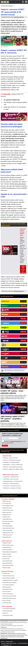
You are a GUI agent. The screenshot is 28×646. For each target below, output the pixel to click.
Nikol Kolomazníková (19, 17)
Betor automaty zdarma (7, 563)
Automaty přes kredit (7, 547)
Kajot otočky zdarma (7, 587)
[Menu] (26, 2)
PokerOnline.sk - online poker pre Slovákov (12, 488)
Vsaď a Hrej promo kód (7, 534)
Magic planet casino (7, 514)
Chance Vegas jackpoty (7, 525)
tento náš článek (20, 184)
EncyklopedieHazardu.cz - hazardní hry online (12, 481)
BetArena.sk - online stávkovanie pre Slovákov (12, 466)
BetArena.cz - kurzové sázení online (10, 457)
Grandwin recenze (6, 516)
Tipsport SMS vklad (7, 537)
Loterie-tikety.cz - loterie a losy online (10, 479)
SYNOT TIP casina (7, 215)
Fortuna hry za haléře (7, 556)
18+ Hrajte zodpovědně (22, 643)
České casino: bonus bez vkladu (9, 596)
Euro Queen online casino (8, 521)
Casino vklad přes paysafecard (9, 608)
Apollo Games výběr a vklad (8, 528)
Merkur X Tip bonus (7, 600)
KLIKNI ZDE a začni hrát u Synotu (23, 269)
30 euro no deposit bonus (8, 593)
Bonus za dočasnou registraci (9, 578)
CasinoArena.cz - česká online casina (11, 476)
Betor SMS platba (6, 523)
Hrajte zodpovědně (4, 620)
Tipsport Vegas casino (7, 519)
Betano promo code (7, 501)
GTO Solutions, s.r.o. (7, 645)
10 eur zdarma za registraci (8, 584)
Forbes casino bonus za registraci (9, 582)
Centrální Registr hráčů (7, 610)
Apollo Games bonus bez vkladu (9, 598)
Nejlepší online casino (7, 507)
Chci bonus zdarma (7, 591)
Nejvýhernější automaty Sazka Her (10, 551)
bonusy (21, 155)
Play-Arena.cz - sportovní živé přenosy (11, 483)
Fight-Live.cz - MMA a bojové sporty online (12, 460)
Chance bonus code (7, 503)
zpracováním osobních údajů (16, 441)
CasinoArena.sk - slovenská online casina (11, 485)
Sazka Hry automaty (7, 554)
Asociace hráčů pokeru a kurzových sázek (15, 635)
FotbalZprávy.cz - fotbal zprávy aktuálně (11, 462)
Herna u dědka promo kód (8, 505)
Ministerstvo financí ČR (12, 633)
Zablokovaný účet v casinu (8, 532)
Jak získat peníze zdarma (8, 615)
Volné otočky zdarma (7, 602)
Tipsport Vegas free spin (8, 589)
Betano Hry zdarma (7, 567)
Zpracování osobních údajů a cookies (8, 643)
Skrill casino (5, 613)
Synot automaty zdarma (7, 560)
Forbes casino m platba (7, 530)
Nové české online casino (8, 510)
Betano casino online (7, 512)
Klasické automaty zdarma (8, 565)
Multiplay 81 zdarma (7, 542)
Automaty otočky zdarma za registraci (10, 580)
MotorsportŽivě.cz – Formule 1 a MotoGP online (13, 464)
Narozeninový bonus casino (8, 575)
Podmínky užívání (9, 641)
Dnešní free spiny (6, 573)
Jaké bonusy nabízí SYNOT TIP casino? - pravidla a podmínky (13, 418)
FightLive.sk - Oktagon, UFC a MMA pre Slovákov (13, 469)
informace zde (3, 627)
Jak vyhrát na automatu (7, 549)
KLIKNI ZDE (6, 94)
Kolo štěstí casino (6, 558)
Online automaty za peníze (8, 545)
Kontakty (2, 641)
